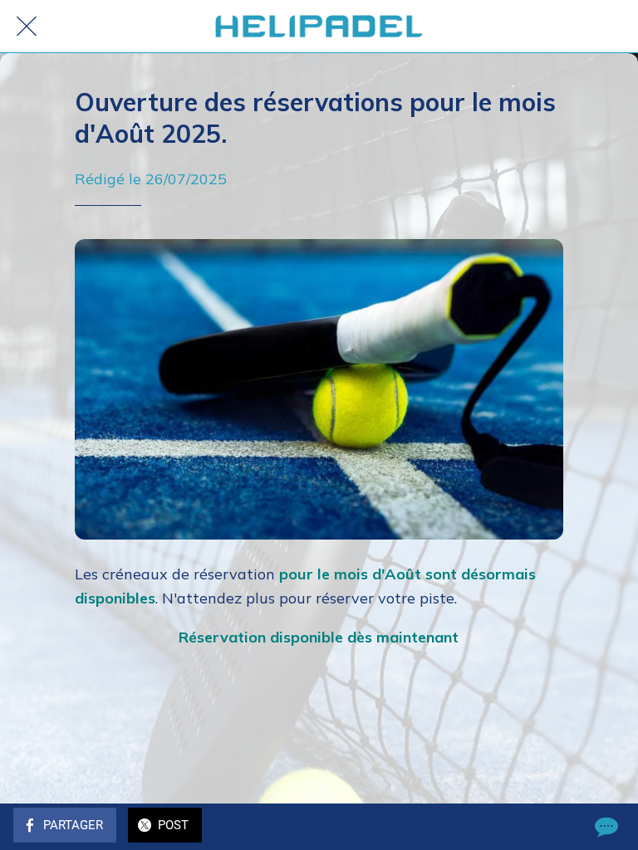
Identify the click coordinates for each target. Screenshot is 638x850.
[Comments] (605, 827)
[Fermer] (27, 27)
